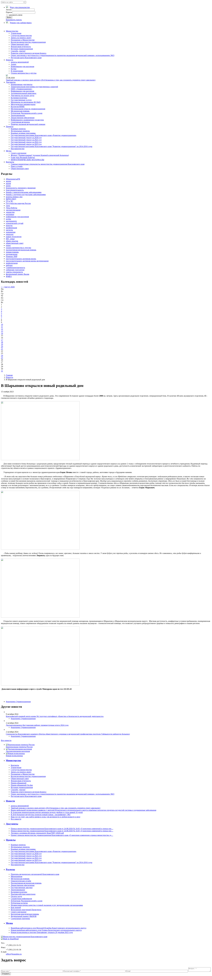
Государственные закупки (22, 887)
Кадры (13, 69)
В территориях (17, 71)
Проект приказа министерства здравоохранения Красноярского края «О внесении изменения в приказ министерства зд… (62, 835)
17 (2, 340)
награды (9, 230)
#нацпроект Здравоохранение (18, 702)
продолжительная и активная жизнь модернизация (27, 261)
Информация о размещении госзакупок (27, 120)
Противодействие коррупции (23, 894)
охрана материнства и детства (18, 248)
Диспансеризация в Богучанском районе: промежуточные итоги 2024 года (37, 725)
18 (2, 342)
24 (2, 355)
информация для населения (17, 217)
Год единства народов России (18, 203)
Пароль (9, 12)
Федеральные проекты (20, 131)
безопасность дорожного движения (20, 188)
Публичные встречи (19, 903)
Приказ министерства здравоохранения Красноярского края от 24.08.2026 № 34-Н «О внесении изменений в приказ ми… (62, 829)
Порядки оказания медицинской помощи (28, 124)
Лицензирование (18, 115)
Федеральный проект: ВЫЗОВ (23, 916)
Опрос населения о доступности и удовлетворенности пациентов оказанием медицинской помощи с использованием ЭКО (62, 55)
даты (8, 206)
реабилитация (12, 263)
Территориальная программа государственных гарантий (34, 87)
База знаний (16, 907)
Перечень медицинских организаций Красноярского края (35, 874)
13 (2, 331)
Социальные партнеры (20, 918)
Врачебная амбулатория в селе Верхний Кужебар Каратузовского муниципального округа (48, 928)
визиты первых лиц (14, 197)
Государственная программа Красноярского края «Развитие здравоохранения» (43, 135)
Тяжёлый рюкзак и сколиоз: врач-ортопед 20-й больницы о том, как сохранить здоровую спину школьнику (51, 80)
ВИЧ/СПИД (11, 199)
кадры (8, 219)
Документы (11, 82)
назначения (10, 232)
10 (2, 324)
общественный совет (14, 243)
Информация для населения (22, 66)
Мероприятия (16, 876)
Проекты (9, 126)
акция (8, 183)
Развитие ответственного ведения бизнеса (28, 53)
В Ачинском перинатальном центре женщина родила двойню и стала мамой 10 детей (47, 812)
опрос (8, 245)
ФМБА (9, 276)
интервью (10, 214)
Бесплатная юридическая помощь (25, 914)
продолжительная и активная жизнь (21, 259)
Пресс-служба (16, 166)
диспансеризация (13, 210)
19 (2, 344)
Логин (8, 10)
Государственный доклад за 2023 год (26, 144)
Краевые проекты (18, 129)
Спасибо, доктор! (18, 51)
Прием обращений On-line (22, 785)
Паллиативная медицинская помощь (26, 883)
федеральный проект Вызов (17, 274)
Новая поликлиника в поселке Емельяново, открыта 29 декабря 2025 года (42, 932)
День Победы (11, 208)
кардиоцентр (11, 221)
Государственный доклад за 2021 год (26, 140)
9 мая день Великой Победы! (23, 157)
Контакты (10, 162)
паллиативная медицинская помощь (21, 250)
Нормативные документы (21, 84)
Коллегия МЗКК (18, 107)
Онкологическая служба (21, 881)
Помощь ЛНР (11, 256)
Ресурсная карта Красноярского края (26, 58)
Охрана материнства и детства (23, 73)
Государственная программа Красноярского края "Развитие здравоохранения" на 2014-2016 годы (51, 146)
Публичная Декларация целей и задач (26, 113)
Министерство (12, 31)
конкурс (9, 225)
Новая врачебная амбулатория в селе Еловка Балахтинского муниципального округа (46, 930)
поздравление (11, 254)
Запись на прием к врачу (21, 38)
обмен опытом (12, 241)
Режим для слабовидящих (21, 23)
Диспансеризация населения (18, 751)
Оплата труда (16, 896)
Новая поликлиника (14, 756)
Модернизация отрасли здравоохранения (28, 109)
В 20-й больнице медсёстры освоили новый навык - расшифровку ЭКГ (41, 815)
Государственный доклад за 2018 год (26, 138)
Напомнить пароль (14, 20)
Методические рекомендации (23, 104)
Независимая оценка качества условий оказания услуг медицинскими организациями (47, 905)
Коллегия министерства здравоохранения (28, 42)
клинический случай (14, 223)
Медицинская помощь (20, 111)
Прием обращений (18, 783)
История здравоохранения (22, 49)
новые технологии (13, 237)
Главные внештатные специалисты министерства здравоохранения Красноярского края (47, 164)
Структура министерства (21, 35)
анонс (8, 186)
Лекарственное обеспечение (22, 118)
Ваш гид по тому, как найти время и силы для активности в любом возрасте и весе (45, 817)
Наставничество (17, 149)
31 (2, 371)
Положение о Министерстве (23, 40)
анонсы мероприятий (20, 62)
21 (2, 349)
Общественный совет (20, 44)
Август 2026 (9, 287)
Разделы (10, 869)
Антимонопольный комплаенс (23, 93)
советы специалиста (14, 272)
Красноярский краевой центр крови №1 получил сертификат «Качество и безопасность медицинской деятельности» (55, 716)
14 (2, 333)
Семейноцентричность (15, 268)
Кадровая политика (19, 98)
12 (2, 329)
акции (8, 181)
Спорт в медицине (18, 153)
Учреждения (16, 33)
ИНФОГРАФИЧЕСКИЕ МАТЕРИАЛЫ (27, 160)
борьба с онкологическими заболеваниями (23, 192)
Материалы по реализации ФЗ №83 (25, 102)
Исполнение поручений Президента (26, 910)
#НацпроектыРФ (13, 179)
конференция (11, 228)
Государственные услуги (21, 100)
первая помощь (12, 252)
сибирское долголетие (15, 270)
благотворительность (15, 190)
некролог (10, 234)
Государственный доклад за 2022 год (26, 142)
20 (2, 347)
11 (2, 327)
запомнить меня (15, 15)
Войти (9, 17)
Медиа (8, 151)
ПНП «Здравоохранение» (21, 89)
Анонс (13, 64)
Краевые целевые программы (23, 133)
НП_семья (10, 239)
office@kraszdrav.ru (14, 954)
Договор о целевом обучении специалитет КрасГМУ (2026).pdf (37, 833)
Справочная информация (21, 899)
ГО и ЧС (9, 201)
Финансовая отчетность (21, 47)
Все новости (6, 740)
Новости (9, 60)
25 (2, 358)
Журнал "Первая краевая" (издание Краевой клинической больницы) (40, 155)
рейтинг (9, 265)
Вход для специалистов (20, 7)
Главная (9, 375)
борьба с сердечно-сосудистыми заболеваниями (26, 194)
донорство (10, 212)
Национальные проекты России (19, 747)
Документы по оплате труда (22, 95)
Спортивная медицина (20, 122)
